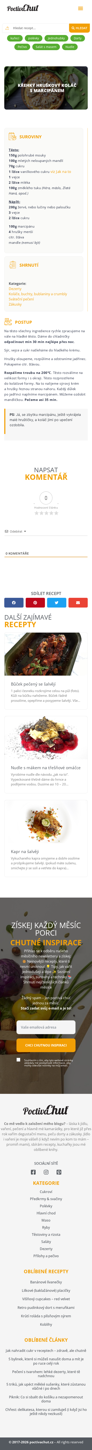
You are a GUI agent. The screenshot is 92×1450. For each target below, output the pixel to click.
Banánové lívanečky (46, 1282)
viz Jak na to (60, 171)
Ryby (46, 1227)
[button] (81, 8)
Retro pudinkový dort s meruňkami (46, 1307)
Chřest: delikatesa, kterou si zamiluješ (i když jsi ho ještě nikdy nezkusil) (46, 1411)
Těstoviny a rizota (46, 1234)
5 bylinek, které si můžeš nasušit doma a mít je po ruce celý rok (46, 1361)
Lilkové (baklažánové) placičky (46, 1290)
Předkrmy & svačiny (46, 1199)
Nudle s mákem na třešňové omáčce (46, 767)
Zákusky (15, 304)
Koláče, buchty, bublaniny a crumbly (38, 294)
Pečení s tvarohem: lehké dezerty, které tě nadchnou (46, 1373)
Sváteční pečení (21, 299)
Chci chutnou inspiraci (46, 1045)
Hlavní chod (46, 1213)
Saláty (46, 1241)
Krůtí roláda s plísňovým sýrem (46, 1316)
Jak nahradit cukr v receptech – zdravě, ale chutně (46, 1350)
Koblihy (46, 1324)
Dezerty (15, 288)
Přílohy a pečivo (46, 1256)
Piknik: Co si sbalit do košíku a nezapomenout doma (46, 1399)
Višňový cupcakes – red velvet (46, 1299)
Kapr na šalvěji (25, 851)
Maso (46, 1220)
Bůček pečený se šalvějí (33, 684)
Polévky (46, 1206)
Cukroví (46, 1192)
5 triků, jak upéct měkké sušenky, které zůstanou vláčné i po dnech (46, 1386)
